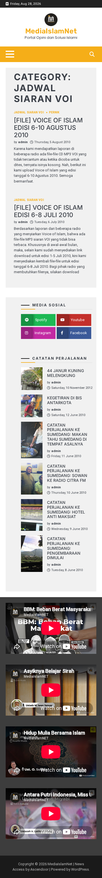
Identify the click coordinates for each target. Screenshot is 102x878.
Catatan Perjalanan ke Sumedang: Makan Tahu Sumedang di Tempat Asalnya (67, 434)
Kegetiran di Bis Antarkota (64, 400)
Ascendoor (39, 869)
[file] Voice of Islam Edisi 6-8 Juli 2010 (48, 211)
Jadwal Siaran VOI (29, 112)
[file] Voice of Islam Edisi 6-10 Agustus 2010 (48, 127)
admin (23, 142)
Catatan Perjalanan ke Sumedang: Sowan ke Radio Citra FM (67, 473)
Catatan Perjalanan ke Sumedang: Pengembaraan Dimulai (63, 548)
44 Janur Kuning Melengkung (65, 373)
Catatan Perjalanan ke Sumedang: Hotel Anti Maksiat (66, 509)
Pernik (54, 112)
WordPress (80, 869)
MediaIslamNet (51, 31)
